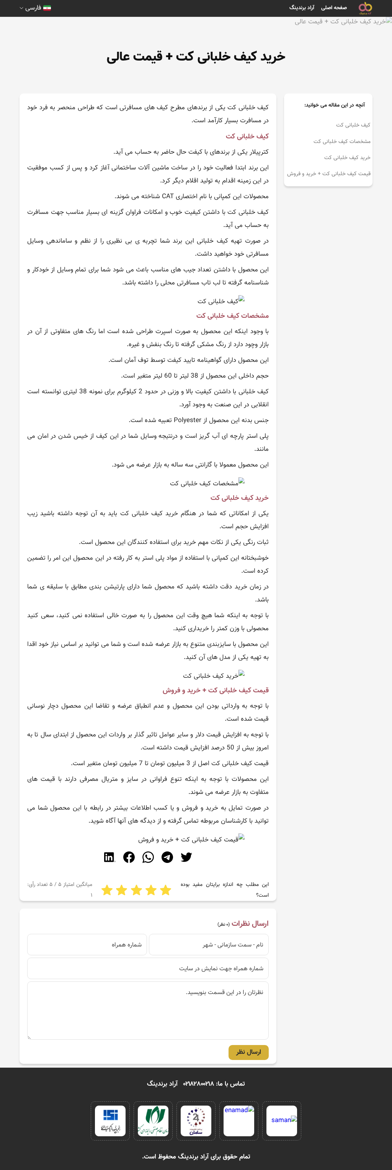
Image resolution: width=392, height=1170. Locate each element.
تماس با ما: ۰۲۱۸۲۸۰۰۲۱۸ (214, 1084)
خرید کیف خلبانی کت (347, 158)
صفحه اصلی (334, 8)
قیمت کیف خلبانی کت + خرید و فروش (329, 174)
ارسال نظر (248, 1052)
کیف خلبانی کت (353, 125)
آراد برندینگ (301, 8)
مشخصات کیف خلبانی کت (342, 142)
